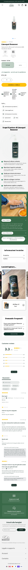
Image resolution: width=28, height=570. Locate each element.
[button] (2, 5)
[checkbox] (14, 389)
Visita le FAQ (14, 334)
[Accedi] (26, 5)
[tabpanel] (14, 434)
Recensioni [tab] (6, 378)
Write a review (14, 371)
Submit (21, 529)
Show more (14, 485)
